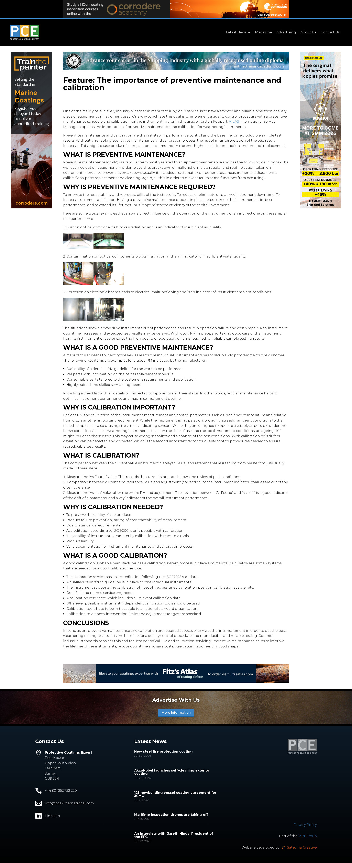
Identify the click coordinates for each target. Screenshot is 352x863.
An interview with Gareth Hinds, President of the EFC (173, 835)
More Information (176, 712)
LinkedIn (52, 816)
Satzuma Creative (301, 847)
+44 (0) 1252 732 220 (61, 791)
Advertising (286, 32)
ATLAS (234, 121)
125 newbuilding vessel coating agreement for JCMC (175, 794)
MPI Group (307, 836)
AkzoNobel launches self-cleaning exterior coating (171, 772)
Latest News (236, 32)
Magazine (263, 32)
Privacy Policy (305, 825)
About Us (308, 32)
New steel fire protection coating (163, 751)
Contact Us (330, 32)
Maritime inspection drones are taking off (171, 815)
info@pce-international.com (69, 803)
